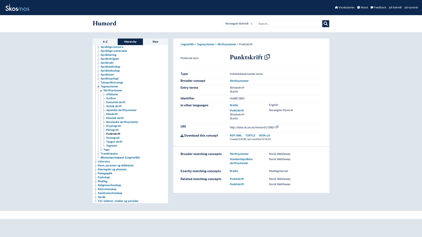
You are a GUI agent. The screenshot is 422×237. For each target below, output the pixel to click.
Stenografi (113, 137)
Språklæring (108, 54)
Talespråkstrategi (112, 82)
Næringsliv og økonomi (112, 169)
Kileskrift (112, 114)
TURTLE (250, 135)
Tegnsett (111, 145)
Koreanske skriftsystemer (122, 122)
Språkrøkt (107, 62)
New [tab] (155, 41)
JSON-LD (264, 135)
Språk (101, 197)
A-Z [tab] (105, 41)
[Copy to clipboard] (267, 57)
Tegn (106, 149)
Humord (104, 23)
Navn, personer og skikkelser (116, 165)
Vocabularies (346, 7)
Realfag (102, 181)
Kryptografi (113, 126)
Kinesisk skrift (115, 118)
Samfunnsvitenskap (110, 193)
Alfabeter (112, 94)
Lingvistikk (187, 44)
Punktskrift (113, 133)
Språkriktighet (110, 58)
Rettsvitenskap (107, 189)
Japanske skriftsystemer (121, 110)
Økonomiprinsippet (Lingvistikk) (120, 157)
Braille (234, 105)
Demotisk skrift (115, 102)
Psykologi (104, 177)
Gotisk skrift (114, 106)
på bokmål (395, 7)
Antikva (111, 98)
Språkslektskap (110, 66)
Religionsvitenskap (109, 185)
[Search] (325, 23)
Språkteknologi (110, 70)
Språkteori (107, 74)
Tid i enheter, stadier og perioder (118, 201)
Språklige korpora (112, 47)
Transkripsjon (109, 153)
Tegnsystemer (109, 86)
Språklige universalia (114, 51)
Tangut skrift (114, 141)
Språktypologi (110, 78)
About (364, 7)
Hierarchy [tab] (130, 41)
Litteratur (104, 161)
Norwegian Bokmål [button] (237, 23)
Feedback (379, 7)
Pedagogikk (105, 173)
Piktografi (112, 130)
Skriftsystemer (112, 90)
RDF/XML (236, 135)
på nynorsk (411, 7)
